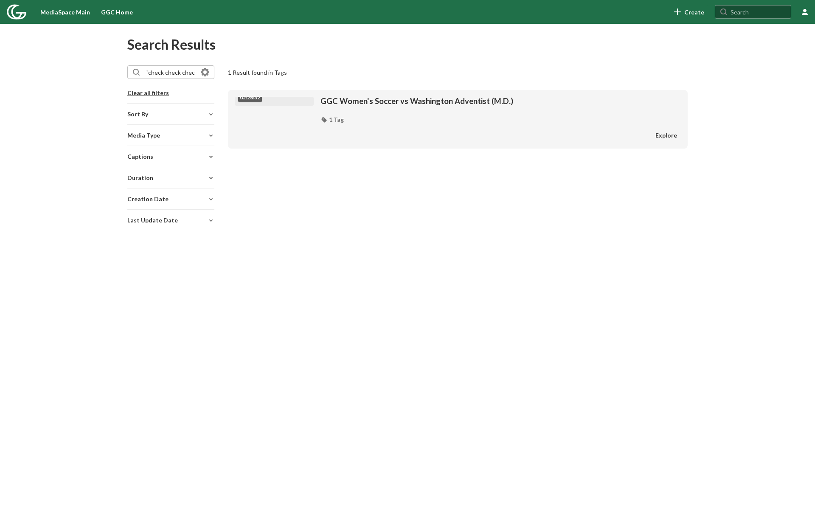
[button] (332, 120)
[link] (689, 12)
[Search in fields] (205, 72)
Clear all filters (148, 92)
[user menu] (805, 12)
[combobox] (170, 72)
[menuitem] (65, 12)
